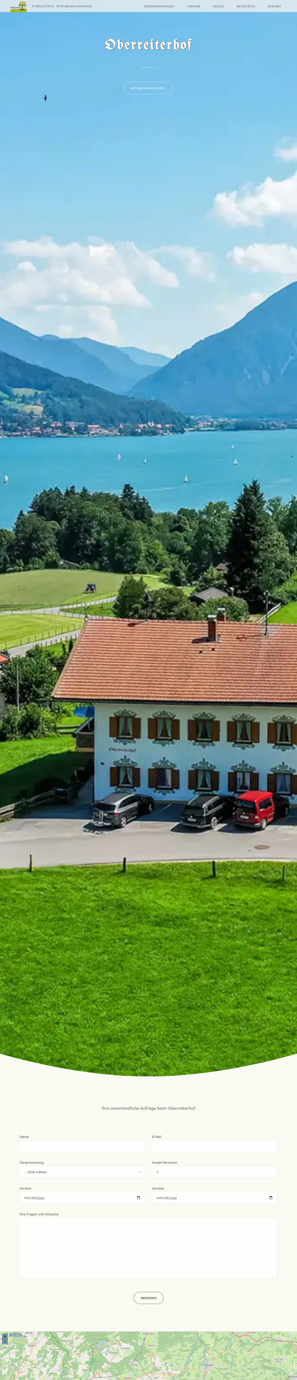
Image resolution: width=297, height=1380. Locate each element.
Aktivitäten (245, 6)
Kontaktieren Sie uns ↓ (148, 88)
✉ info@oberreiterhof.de (74, 6)
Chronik (193, 6)
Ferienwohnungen (159, 6)
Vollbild (16, 1335)
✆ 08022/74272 (43, 6)
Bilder (218, 6)
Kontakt (275, 6)
